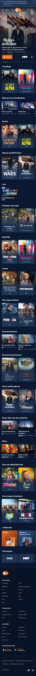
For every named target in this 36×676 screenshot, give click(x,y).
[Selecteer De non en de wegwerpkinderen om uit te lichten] (11, 61)
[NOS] (10, 558)
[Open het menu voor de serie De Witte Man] (16, 359)
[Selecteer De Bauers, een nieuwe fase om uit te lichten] (18, 61)
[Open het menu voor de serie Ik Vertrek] (32, 210)
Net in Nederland (23, 637)
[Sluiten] (34, 2)
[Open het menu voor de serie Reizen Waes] (16, 157)
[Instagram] (33, 670)
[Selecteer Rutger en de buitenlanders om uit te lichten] (5, 61)
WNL (20, 596)
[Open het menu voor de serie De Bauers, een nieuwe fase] (32, 391)
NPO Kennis (22, 627)
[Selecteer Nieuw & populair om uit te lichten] (31, 61)
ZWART (21, 599)
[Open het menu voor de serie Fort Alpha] (16, 71)
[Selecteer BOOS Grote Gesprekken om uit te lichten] (24, 61)
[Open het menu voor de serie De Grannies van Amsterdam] (32, 71)
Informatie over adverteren (17, 664)
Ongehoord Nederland (24, 586)
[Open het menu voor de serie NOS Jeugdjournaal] (32, 501)
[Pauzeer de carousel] (32, 57)
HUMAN (4, 593)
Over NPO (4, 611)
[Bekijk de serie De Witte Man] (10, 370)
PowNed (21, 589)
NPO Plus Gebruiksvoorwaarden (24, 660)
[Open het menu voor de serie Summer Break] (16, 501)
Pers (3, 617)
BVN (3, 637)
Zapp (3, 630)
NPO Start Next (6, 633)
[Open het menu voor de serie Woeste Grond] (16, 126)
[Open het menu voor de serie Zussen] (32, 305)
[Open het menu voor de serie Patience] (32, 273)
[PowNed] (26, 558)
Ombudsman (22, 633)
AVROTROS (5, 583)
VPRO (20, 593)
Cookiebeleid (5, 664)
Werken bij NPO (23, 614)
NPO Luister (5, 640)
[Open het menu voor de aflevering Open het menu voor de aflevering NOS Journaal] (16, 103)
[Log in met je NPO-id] (32, 10)
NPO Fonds (21, 630)
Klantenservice (22, 617)
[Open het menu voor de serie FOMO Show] (16, 242)
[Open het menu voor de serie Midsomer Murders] (16, 273)
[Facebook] (29, 670)
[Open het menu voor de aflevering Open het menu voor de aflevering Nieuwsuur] (32, 103)
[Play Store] (20, 650)
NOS (3, 602)
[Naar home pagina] (18, 10)
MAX (3, 599)
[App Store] (7, 650)
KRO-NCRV (5, 596)
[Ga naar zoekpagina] (27, 10)
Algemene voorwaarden (8, 660)
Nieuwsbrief (22, 611)
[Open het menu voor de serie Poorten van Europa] (32, 359)
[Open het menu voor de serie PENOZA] (16, 305)
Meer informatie (7, 4)
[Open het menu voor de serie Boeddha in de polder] (16, 210)
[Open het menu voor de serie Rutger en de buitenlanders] (32, 157)
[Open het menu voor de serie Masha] (16, 469)
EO (3, 589)
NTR (20, 583)
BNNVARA (4, 586)
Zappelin (4, 627)
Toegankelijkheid (6, 614)
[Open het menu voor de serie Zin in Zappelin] (32, 469)
